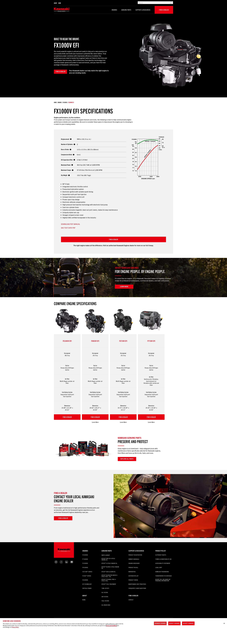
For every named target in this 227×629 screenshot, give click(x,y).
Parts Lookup (106, 555)
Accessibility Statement (162, 563)
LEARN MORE (124, 286)
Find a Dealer (164, 10)
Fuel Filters (105, 601)
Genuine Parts (126, 10)
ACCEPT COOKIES (188, 623)
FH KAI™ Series (86, 576)
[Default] (61, 10)
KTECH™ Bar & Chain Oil (109, 571)
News (59, 3)
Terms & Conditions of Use (163, 559)
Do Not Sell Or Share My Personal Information (162, 579)
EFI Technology (87, 584)
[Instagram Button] (56, 563)
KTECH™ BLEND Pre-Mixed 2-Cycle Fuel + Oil (110, 575)
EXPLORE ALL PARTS (127, 459)
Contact (131, 600)
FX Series (65, 102)
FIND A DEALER (113, 239)
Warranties (132, 571)
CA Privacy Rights (160, 555)
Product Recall (133, 567)
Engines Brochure (134, 563)
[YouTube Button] (71, 563)
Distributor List (133, 576)
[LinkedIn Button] (66, 563)
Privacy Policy (160, 551)
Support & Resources (142, 10)
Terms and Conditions (111, 625)
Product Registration (135, 555)
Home (55, 102)
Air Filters (105, 596)
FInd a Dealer (133, 596)
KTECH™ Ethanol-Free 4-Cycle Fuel (109, 579)
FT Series (85, 559)
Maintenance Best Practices (137, 584)
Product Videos (133, 580)
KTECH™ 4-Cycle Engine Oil (109, 563)
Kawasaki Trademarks (162, 571)
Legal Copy (158, 567)
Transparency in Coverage (163, 576)
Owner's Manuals (133, 559)
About (55, 3)
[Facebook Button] (61, 563)
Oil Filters (105, 592)
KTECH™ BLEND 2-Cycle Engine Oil (110, 567)
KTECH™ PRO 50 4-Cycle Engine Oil (108, 559)
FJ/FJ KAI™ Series (87, 571)
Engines (114, 10)
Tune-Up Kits (105, 588)
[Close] (224, 623)
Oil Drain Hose (106, 605)
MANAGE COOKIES (160, 623)
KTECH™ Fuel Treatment (109, 584)
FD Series (85, 580)
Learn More (95, 422)
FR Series (85, 567)
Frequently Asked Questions (137, 588)
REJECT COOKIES (174, 623)
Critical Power (87, 588)
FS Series (85, 563)
